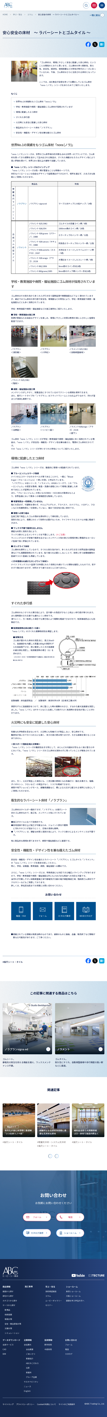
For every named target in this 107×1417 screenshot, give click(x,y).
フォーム (68, 1344)
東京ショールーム (73, 1291)
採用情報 (48, 1340)
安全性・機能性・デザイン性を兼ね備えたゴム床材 (38, 132)
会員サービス (8, 1344)
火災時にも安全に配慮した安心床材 (31, 122)
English (27, 1391)
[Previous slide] (50, 1156)
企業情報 (28, 1340)
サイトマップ (8, 1404)
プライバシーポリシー (25, 1404)
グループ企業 (31, 1377)
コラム (30, 14)
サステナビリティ (31, 1381)
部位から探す (8, 1296)
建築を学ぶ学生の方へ (75, 1300)
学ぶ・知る (17, 14)
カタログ (68, 1354)
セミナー (49, 1305)
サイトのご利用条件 (67, 1404)
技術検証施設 (50, 1291)
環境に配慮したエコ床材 (26, 112)
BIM (4, 1354)
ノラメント (22, 247)
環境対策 (8, 1319)
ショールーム (72, 1286)
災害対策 (8, 1328)
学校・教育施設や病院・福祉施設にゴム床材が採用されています (44, 106)
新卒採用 (48, 1344)
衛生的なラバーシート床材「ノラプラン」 (34, 127)
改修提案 (8, 1314)
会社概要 (29, 1349)
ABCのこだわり (32, 1363)
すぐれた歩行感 (23, 117)
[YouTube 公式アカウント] (78, 1275)
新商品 (7, 1310)
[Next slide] (57, 1156)
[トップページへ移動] (8, 5)
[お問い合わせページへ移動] (94, 5)
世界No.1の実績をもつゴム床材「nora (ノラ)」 (36, 101)
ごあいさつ (30, 1354)
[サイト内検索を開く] (86, 5)
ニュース (27, 1386)
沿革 (28, 1367)
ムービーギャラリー (53, 1300)
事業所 (28, 1372)
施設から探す (8, 1291)
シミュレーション (12, 1333)
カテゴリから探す (10, 1300)
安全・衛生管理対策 (13, 1323)
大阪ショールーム (73, 1296)
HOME (5, 14)
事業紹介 (29, 1358)
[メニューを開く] (102, 5)
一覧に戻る (95, 15)
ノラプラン (22, 203)
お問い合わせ (71, 1340)
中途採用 (48, 1349)
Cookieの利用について (46, 1404)
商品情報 (6, 1286)
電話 (67, 1349)
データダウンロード (11, 1340)
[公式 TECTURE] (96, 1275)
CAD (4, 1349)
